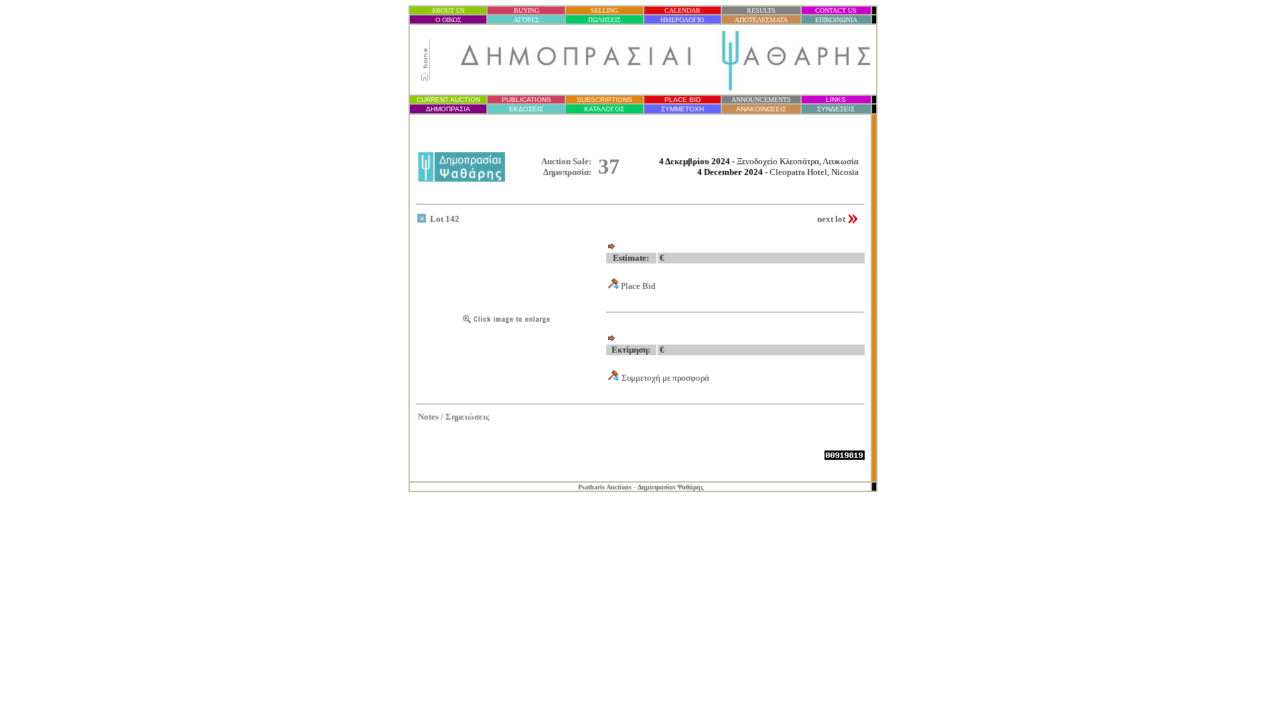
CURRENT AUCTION (448, 99)
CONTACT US (836, 10)
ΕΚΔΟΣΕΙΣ (526, 109)
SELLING (604, 10)
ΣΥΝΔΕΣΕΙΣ (836, 109)
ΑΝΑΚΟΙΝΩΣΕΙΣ (761, 109)
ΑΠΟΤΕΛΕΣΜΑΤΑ (761, 19)
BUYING (526, 10)
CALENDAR (682, 10)
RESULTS (761, 10)
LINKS (836, 99)
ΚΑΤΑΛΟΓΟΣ (604, 109)
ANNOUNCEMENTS (761, 99)
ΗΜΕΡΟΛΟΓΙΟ (682, 19)
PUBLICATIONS (526, 99)
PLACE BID (682, 99)
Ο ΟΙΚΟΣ (448, 19)
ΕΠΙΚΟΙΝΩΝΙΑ (836, 19)
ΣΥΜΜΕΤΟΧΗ (682, 109)
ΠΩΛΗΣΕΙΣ (604, 19)
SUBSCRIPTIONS (604, 99)
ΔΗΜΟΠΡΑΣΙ (448, 109)
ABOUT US (448, 10)
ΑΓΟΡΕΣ (526, 19)
